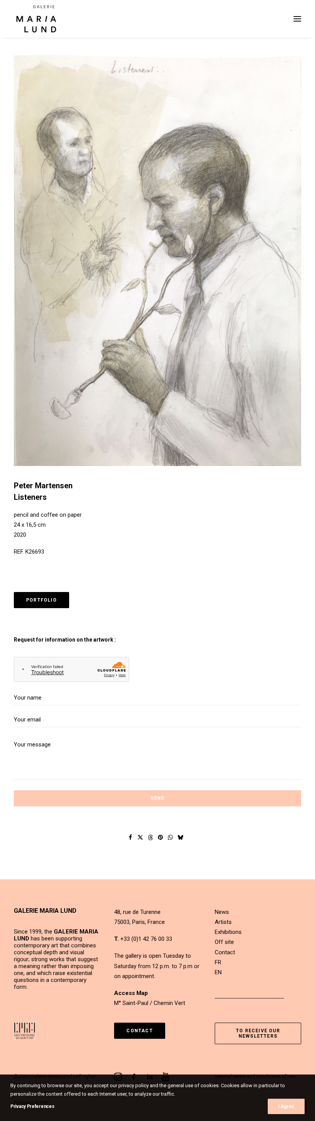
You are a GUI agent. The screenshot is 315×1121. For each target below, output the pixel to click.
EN (218, 972)
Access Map (131, 993)
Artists (223, 922)
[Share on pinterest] (160, 837)
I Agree (286, 1106)
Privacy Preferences (32, 1106)
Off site (224, 942)
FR (218, 962)
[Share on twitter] (140, 837)
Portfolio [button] (41, 600)
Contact (225, 952)
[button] (297, 19)
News (222, 912)
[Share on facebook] (130, 837)
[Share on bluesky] (180, 837)
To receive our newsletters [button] (259, 1033)
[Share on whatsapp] (170, 837)
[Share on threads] (150, 837)
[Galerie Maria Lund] (36, 18)
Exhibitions (228, 932)
